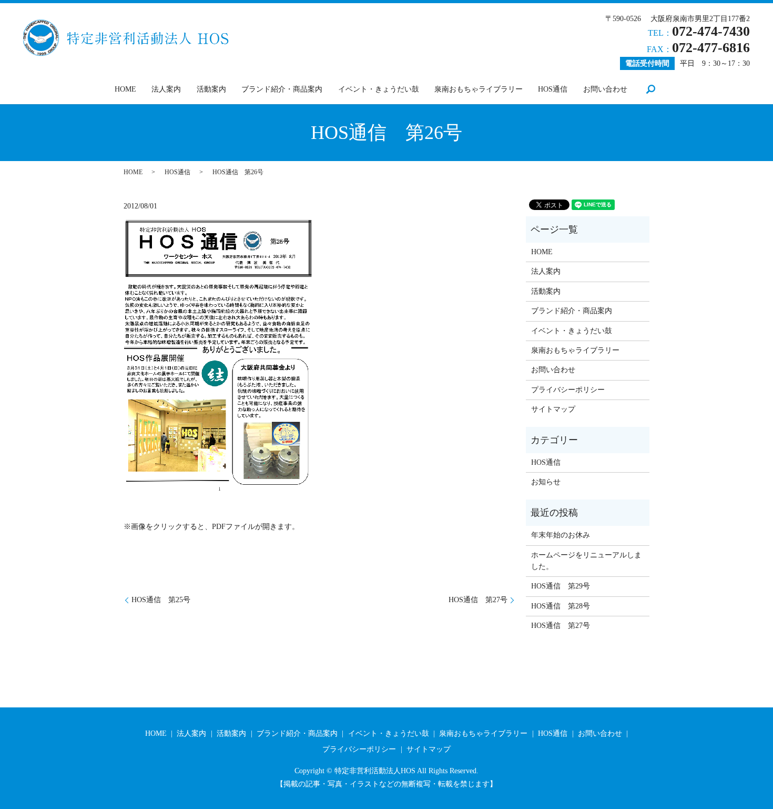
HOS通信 (552, 89)
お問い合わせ (605, 89)
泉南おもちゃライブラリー (478, 89)
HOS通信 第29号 (560, 586)
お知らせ (546, 482)
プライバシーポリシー (568, 390)
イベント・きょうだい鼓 (378, 89)
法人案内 (166, 89)
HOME (125, 89)
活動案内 (211, 89)
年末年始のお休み (560, 535)
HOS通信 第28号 (560, 606)
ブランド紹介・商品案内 (281, 89)
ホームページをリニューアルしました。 (586, 561)
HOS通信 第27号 (478, 600)
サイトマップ (553, 409)
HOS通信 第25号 (160, 600)
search (650, 89)
